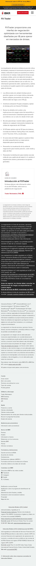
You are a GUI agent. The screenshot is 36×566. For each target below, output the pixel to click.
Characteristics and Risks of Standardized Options (17, 235)
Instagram (6, 475)
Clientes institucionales (7, 412)
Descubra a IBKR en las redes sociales (12, 470)
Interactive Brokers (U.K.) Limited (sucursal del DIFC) (18, 529)
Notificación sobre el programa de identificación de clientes (15, 489)
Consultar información (18, 5)
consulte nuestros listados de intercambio (20, 294)
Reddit (5, 477)
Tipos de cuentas (6, 385)
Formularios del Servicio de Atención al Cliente (14, 461)
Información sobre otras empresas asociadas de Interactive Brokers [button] (16, 557)
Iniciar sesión (5, 379)
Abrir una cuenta (23, 12)
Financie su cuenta (6, 408)
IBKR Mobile (4, 399)
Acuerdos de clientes (7, 455)
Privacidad (4, 497)
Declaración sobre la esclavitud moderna (12, 495)
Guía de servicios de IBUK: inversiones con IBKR (17, 289)
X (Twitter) (6, 479)
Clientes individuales (7, 410)
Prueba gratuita (5, 387)
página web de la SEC (15, 364)
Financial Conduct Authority (15, 251)
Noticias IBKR (5, 441)
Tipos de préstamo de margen (9, 346)
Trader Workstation (6, 394)
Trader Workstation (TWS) (13, 194)
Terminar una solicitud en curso (10, 383)
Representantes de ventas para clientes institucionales (16, 414)
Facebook (6, 473)
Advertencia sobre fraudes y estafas (11, 492)
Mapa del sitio (5, 499)
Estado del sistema (6, 419)
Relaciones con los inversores (9, 439)
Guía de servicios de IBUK (8, 452)
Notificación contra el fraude (9, 486)
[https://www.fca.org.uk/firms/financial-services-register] (16, 519)
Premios (3, 432)
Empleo (3, 435)
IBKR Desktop (5, 396)
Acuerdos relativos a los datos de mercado (13, 464)
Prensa (3, 443)
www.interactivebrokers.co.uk (22, 523)
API (2, 401)
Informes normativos (7, 446)
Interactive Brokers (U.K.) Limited (18, 507)
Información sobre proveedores (10, 426)
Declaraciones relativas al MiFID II (10, 459)
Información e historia (7, 437)
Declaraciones (5, 457)
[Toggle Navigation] (32, 12)
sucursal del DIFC (12, 549)
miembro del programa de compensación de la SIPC (17, 274)
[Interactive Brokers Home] (6, 12)
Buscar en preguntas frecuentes (10, 417)
